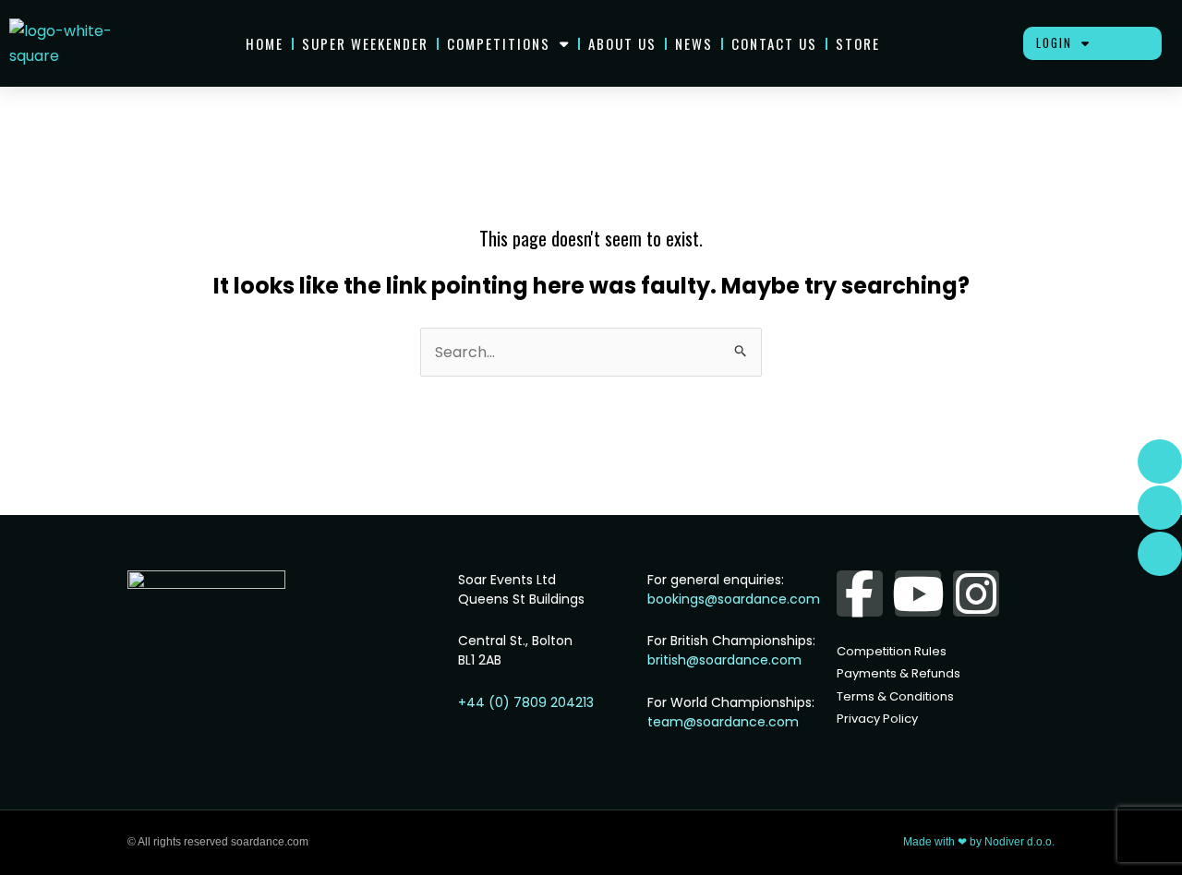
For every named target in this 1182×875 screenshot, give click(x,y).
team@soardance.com (723, 722)
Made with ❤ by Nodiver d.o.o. (979, 841)
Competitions (498, 43)
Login (1054, 42)
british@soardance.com (724, 660)
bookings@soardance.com (733, 599)
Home (264, 43)
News (694, 43)
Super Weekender (365, 43)
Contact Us (774, 43)
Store (858, 43)
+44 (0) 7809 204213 (526, 702)
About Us (622, 43)
